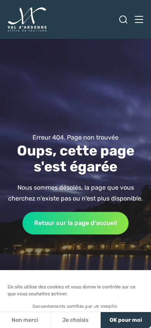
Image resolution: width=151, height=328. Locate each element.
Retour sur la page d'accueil (75, 223)
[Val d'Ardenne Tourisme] (27, 19)
